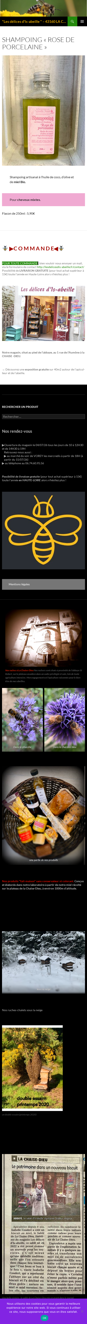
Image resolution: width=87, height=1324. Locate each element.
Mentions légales (19, 584)
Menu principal (82, 21)
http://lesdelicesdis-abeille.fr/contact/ (60, 267)
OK (45, 1318)
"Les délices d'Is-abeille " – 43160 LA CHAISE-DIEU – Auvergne (35, 21)
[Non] (82, 1311)
